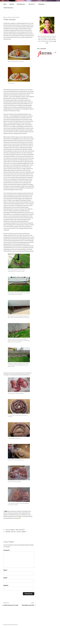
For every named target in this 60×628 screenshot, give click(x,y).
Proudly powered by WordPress (10, 624)
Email (5, 577)
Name (6, 570)
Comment (7, 550)
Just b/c (13, 531)
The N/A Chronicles (8, 7)
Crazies (8, 531)
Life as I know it (10, 529)
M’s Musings (41, 4)
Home (5, 4)
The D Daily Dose (21, 4)
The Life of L (32, 4)
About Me (11, 4)
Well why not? (20, 529)
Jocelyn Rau (15, 17)
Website (6, 585)
